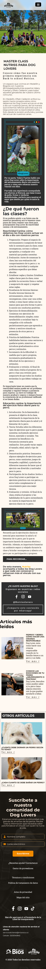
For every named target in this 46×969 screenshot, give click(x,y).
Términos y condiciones (23, 877)
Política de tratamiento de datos (23, 883)
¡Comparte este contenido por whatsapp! (23, 609)
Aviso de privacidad (23, 892)
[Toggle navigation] (38, 4)
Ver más (32, 661)
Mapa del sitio (23, 897)
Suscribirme (23, 853)
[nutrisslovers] (8, 5)
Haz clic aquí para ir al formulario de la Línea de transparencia (23, 918)
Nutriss (26, 566)
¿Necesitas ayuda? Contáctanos (23, 863)
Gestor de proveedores (23, 868)
